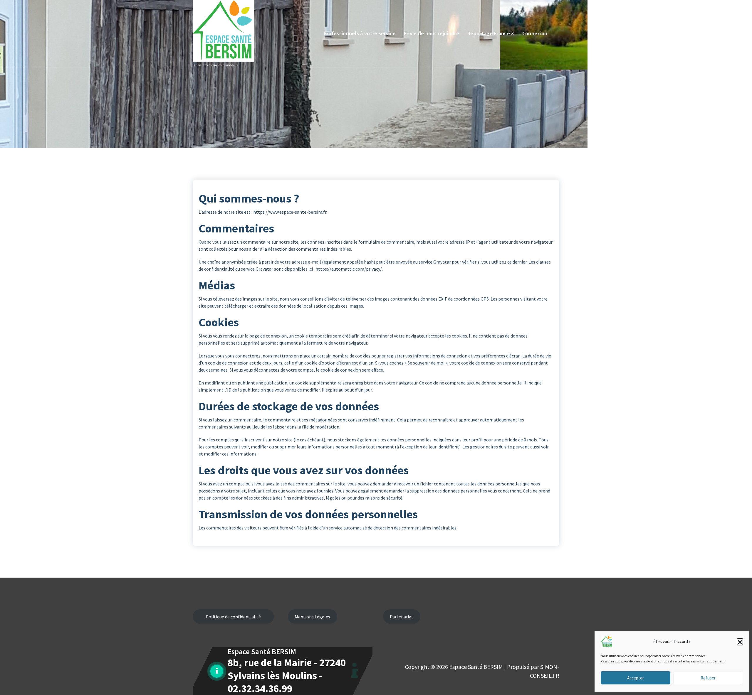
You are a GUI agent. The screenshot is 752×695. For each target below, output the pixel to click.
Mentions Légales (312, 617)
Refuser (708, 678)
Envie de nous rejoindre (431, 33)
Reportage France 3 (490, 33)
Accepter (635, 678)
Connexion (535, 33)
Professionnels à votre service (360, 33)
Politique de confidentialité (233, 617)
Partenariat (401, 617)
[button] (740, 642)
